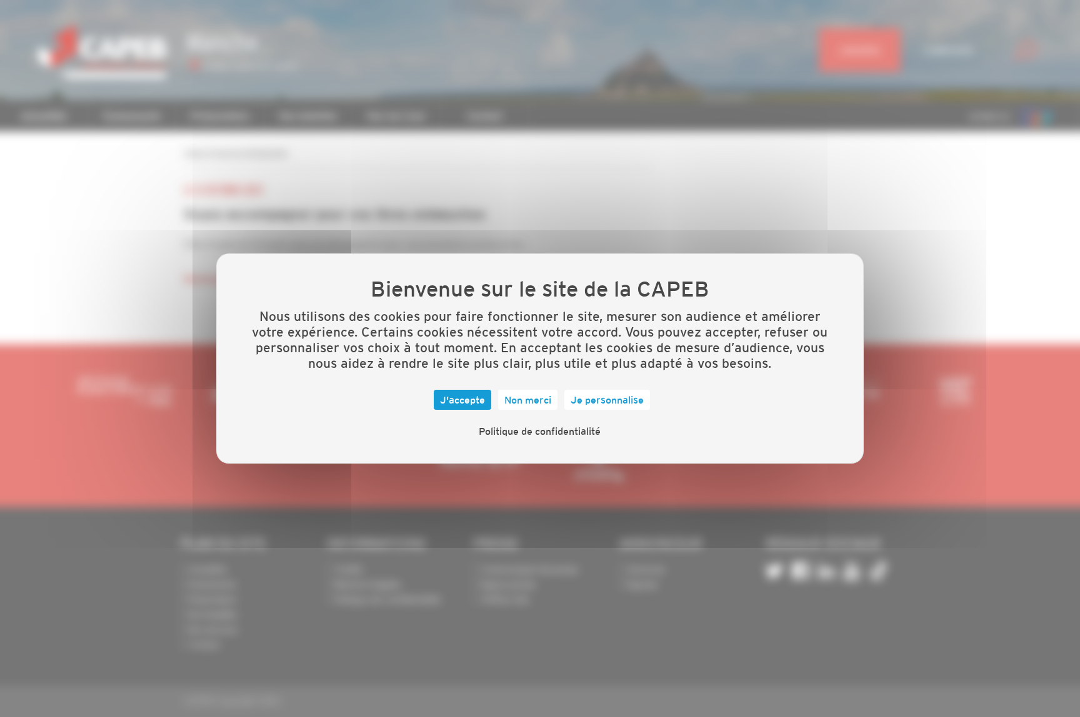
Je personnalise (607, 399)
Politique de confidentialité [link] (540, 431)
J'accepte (462, 399)
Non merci (527, 399)
